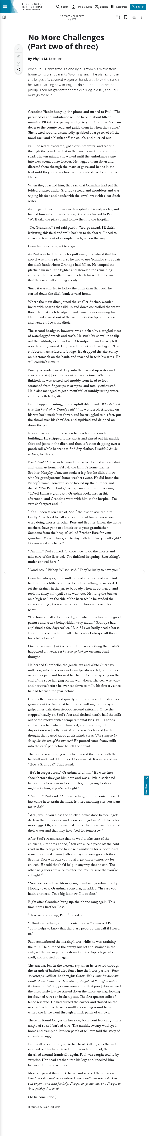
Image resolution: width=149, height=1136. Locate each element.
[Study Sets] (117, 17)
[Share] (18, 69)
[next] (144, 571)
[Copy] (18, 64)
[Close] (18, 49)
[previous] (5, 571)
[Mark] (18, 56)
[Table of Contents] (4, 17)
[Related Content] (133, 17)
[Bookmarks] (125, 17)
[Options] (141, 17)
